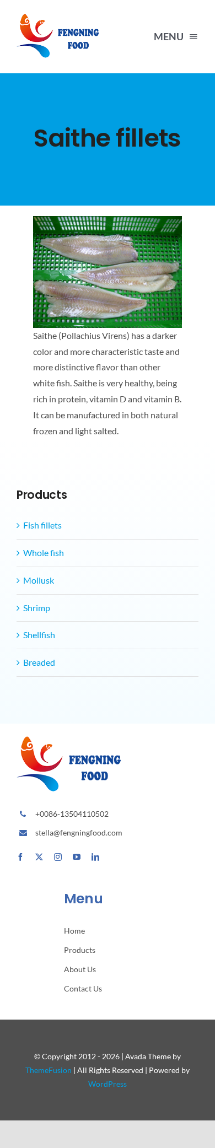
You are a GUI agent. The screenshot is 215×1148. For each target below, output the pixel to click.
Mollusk (38, 580)
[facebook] (20, 857)
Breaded (39, 662)
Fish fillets (42, 525)
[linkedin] (95, 857)
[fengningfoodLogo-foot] (60, 18)
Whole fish (43, 552)
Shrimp (36, 607)
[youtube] (76, 857)
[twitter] (39, 857)
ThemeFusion (48, 1070)
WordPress (107, 1083)
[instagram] (58, 857)
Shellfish (39, 634)
